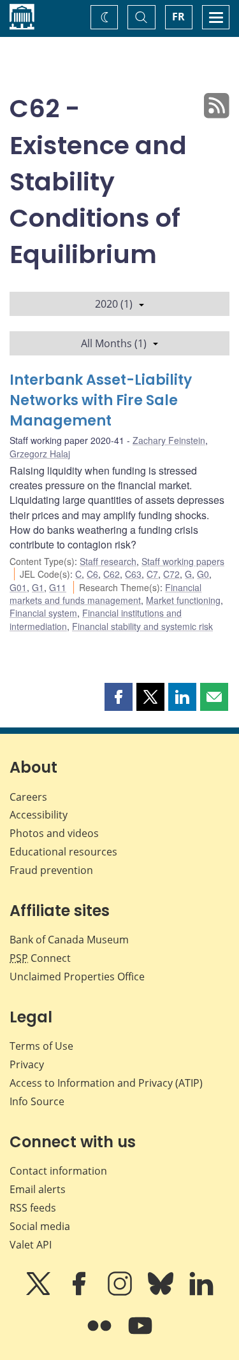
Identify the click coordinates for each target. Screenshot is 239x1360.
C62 (111, 574)
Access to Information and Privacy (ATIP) (106, 1083)
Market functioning (183, 600)
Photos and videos (54, 833)
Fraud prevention (51, 870)
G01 (18, 587)
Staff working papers (182, 561)
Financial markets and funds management (105, 593)
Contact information (58, 1171)
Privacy (27, 1064)
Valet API (31, 1245)
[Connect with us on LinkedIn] (201, 1292)
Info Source (37, 1101)
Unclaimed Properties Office (77, 977)
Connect (40, 958)
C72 (171, 574)
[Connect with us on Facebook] (80, 1292)
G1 (38, 587)
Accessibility (39, 815)
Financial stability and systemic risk (142, 626)
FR (178, 17)
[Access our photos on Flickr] (100, 1335)
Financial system (43, 612)
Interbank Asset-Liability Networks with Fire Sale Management (101, 400)
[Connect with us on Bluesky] (161, 1292)
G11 (57, 587)
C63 (133, 574)
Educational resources (63, 852)
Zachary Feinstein (169, 440)
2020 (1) (114, 304)
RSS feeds (33, 1208)
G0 (203, 574)
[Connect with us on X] (39, 1292)
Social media (40, 1226)
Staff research (108, 561)
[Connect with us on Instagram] (121, 1292)
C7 (152, 574)
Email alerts (38, 1189)
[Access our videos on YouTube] (140, 1335)
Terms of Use (41, 1046)
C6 (92, 574)
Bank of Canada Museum (69, 940)
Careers (28, 797)
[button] (119, 697)
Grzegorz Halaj (40, 453)
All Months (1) (114, 343)
